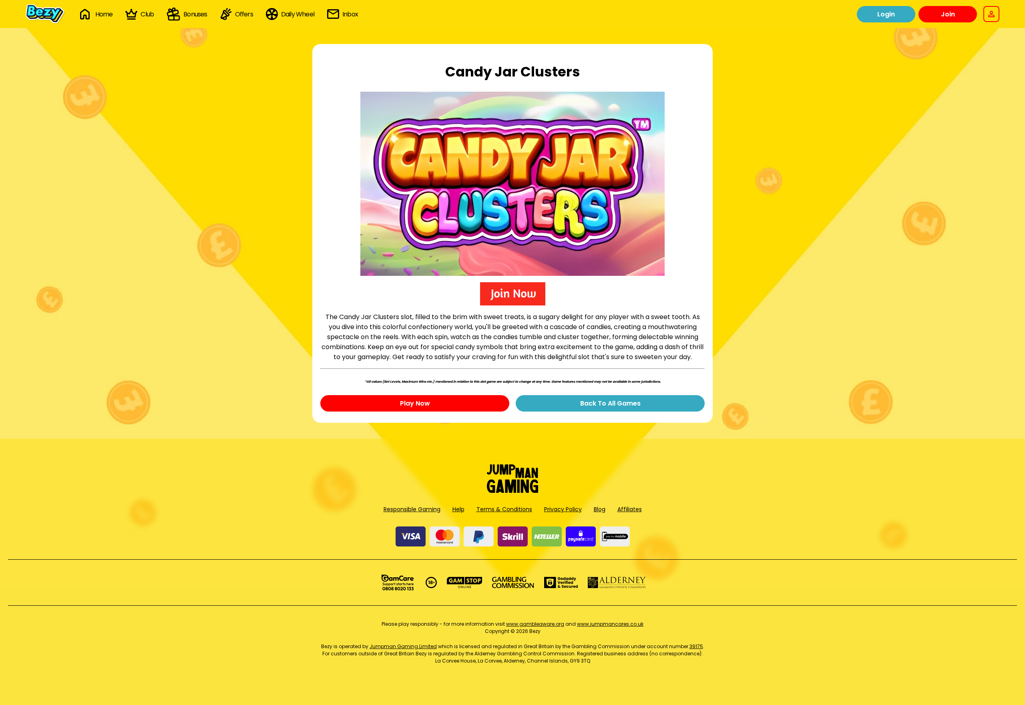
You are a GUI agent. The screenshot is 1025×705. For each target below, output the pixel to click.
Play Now (415, 403)
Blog (599, 509)
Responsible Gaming (412, 509)
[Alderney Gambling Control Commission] (617, 582)
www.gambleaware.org (535, 624)
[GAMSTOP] (464, 582)
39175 (696, 646)
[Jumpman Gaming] (512, 490)
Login (886, 14)
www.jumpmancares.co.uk (610, 624)
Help (458, 509)
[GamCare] (398, 582)
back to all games (610, 403)
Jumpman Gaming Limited (403, 646)
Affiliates (629, 509)
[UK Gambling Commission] (513, 582)
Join (948, 14)
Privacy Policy (563, 509)
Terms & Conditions (504, 509)
